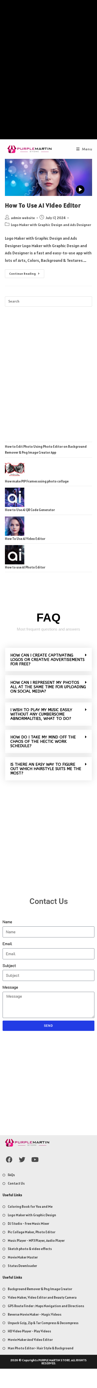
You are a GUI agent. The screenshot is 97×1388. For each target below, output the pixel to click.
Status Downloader (22, 1266)
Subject (9, 965)
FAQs (11, 1175)
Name (7, 921)
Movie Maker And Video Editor (30, 1340)
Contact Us (16, 1183)
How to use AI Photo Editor (25, 567)
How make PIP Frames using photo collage (37, 481)
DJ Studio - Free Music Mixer (28, 1223)
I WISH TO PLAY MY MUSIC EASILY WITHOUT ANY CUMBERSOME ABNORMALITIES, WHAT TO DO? (41, 714)
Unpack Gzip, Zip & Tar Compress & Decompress (43, 1323)
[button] (48, 659)
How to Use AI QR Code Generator (30, 510)
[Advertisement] (48, 71)
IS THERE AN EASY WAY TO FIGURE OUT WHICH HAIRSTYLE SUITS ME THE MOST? (45, 768)
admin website (23, 217)
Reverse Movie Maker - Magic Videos (34, 1314)
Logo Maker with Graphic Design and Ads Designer (51, 224)
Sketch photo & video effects (30, 1249)
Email (7, 943)
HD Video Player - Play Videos (29, 1331)
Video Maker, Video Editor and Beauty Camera (42, 1297)
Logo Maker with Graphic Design (32, 1215)
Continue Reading (26, 272)
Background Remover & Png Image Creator (40, 1289)
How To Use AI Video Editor (43, 205)
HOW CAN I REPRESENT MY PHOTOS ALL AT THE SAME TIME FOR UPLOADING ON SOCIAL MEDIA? (48, 687)
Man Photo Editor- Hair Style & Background (40, 1348)
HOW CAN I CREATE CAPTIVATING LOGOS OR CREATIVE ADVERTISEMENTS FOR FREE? (47, 659)
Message (10, 987)
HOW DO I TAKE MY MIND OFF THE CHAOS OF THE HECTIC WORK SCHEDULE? (43, 741)
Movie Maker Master (23, 1257)
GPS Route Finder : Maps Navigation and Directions (46, 1306)
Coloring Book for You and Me (30, 1206)
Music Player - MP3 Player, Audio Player (36, 1240)
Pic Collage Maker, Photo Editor (31, 1232)
